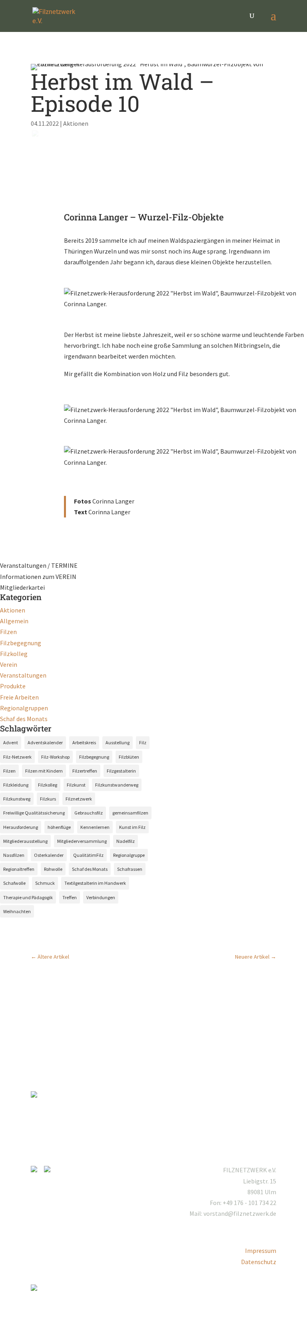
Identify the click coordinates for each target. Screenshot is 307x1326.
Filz (142, 742)
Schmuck (45, 883)
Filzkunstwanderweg (116, 785)
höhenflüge (59, 827)
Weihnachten (17, 911)
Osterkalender (49, 855)
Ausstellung (118, 742)
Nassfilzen (13, 855)
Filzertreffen (84, 771)
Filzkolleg (14, 654)
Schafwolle (14, 883)
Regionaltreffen (18, 869)
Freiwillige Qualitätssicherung (34, 813)
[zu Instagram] (37, 1170)
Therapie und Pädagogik (28, 897)
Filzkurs (48, 799)
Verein (8, 664)
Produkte (13, 686)
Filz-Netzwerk (17, 757)
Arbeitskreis (84, 742)
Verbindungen (100, 897)
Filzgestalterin (121, 771)
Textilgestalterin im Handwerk (95, 883)
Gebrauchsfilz (88, 813)
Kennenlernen (95, 827)
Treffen (69, 897)
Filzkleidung (15, 785)
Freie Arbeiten (19, 697)
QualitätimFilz (88, 855)
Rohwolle (53, 869)
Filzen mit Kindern (44, 771)
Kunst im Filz (132, 827)
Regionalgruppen (24, 708)
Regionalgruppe (129, 855)
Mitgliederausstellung (25, 841)
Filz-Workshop (55, 757)
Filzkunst (76, 785)
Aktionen (75, 123)
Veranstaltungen (23, 675)
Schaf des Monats (24, 719)
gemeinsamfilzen (130, 813)
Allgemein (14, 621)
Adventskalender (45, 742)
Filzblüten (129, 757)
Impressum (260, 1251)
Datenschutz (258, 1262)
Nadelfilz (125, 841)
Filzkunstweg (16, 799)
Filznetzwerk (79, 799)
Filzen (8, 632)
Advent (10, 742)
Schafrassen (129, 869)
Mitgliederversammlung (82, 841)
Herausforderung (20, 827)
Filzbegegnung (20, 643)
